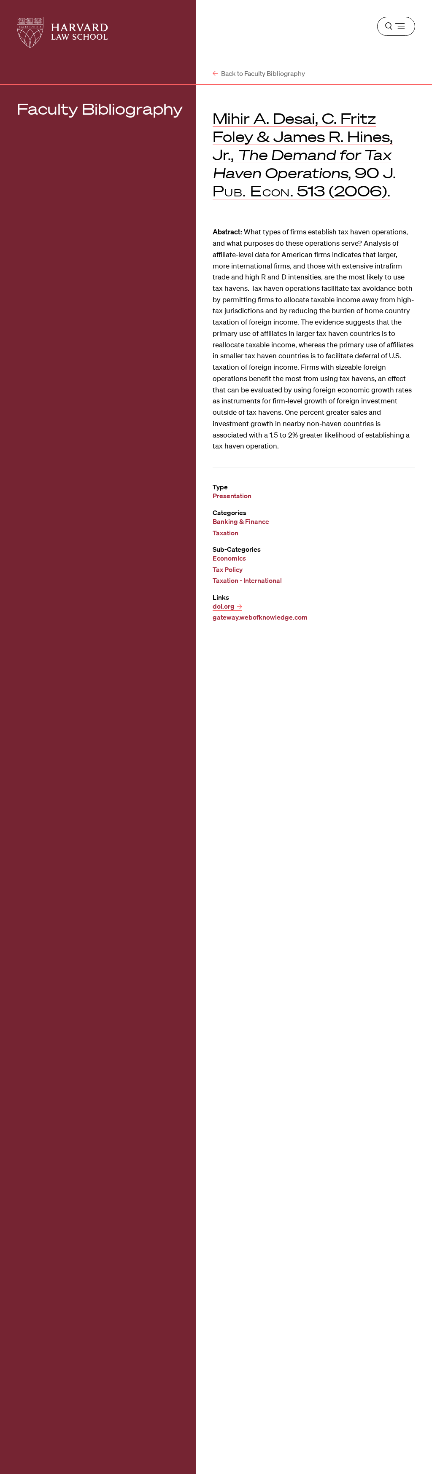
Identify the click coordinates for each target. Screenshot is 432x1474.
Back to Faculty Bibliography (262, 73)
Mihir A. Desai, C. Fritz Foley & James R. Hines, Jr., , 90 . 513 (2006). (305, 154)
